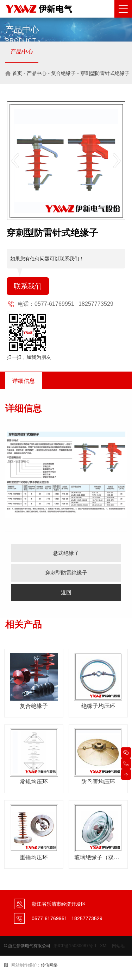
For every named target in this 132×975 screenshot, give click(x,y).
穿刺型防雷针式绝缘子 (105, 73)
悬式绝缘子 (66, 553)
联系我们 (28, 286)
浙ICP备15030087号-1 (75, 945)
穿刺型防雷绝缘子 (66, 573)
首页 (17, 73)
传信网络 (49, 965)
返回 (66, 592)
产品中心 (22, 52)
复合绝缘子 (63, 73)
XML (104, 945)
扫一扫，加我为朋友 (29, 357)
